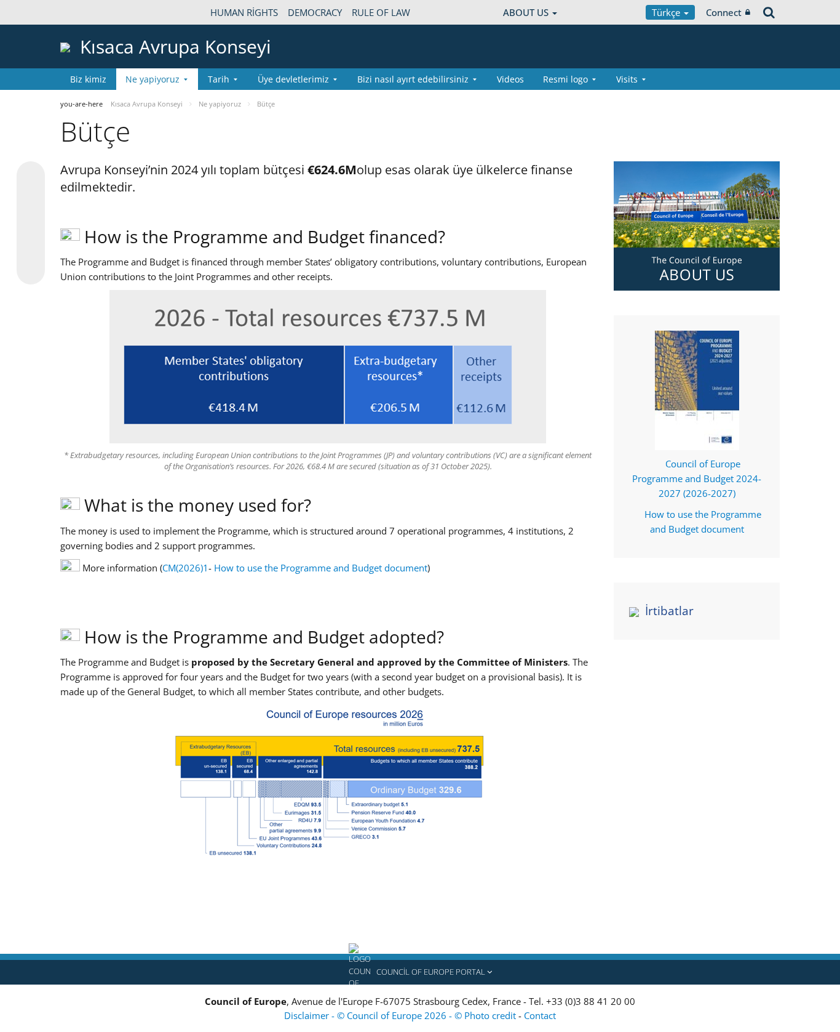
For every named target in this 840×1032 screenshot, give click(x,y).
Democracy (315, 12)
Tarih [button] (218, 79)
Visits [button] (627, 79)
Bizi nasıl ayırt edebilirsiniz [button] (413, 79)
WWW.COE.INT (91, 12)
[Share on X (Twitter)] (31, 200)
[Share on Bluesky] (31, 176)
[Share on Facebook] (31, 223)
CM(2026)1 (185, 568)
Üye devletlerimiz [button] (293, 79)
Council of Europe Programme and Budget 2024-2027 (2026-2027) (696, 478)
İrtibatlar (669, 611)
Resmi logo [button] (565, 79)
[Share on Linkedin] (31, 247)
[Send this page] (31, 270)
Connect (724, 12)
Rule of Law (381, 12)
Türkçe (667, 12)
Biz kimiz (88, 79)
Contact (540, 1015)
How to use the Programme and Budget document (320, 568)
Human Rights (244, 12)
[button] (420, 972)
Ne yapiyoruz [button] (152, 79)
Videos (510, 79)
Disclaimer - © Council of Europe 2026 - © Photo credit (401, 1015)
